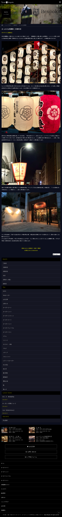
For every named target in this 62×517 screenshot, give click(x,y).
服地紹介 (5, 377)
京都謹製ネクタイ (5, 484)
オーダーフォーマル (8, 328)
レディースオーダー (8, 360)
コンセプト (3, 489)
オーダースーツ (7, 320)
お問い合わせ (32, 452)
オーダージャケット (8, 315)
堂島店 (39, 248)
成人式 (5, 369)
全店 (4, 275)
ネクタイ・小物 (7, 344)
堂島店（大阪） (7, 279)
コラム (5, 336)
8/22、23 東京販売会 (8, 396)
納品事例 (3, 493)
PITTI (4, 291)
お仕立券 (5, 299)
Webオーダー (6, 295)
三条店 (35, 248)
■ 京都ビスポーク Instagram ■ (31, 250)
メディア (5, 352)
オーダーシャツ (7, 311)
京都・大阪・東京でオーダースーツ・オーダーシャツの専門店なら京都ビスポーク (23, 514)
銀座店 (5, 283)
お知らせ (5, 303)
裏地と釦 (5, 381)
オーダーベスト (7, 332)
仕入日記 (5, 364)
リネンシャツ (6, 356)
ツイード (5, 340)
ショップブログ (8, 25)
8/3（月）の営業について (9, 403)
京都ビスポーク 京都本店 (27, 248)
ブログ (5, 348)
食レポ (5, 389)
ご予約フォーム (32, 457)
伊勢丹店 (5, 271)
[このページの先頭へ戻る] (58, 512)
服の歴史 (5, 373)
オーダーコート (7, 307)
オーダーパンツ (7, 324)
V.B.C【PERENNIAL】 (8, 410)
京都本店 (15, 25)
